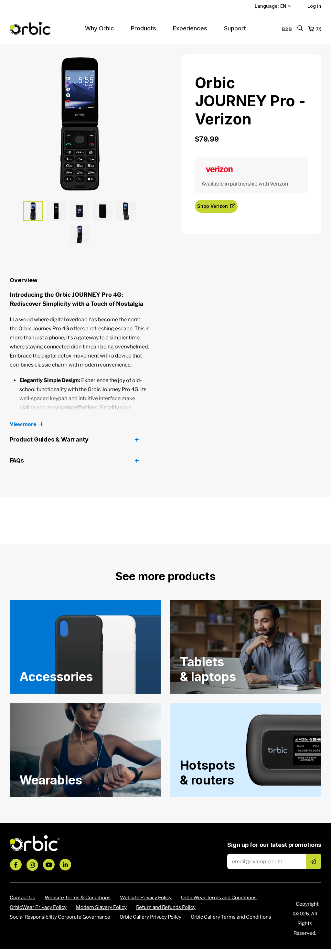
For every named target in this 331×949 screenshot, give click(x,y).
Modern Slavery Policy (101, 907)
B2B (287, 29)
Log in (314, 6)
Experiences (190, 28)
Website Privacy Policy (146, 898)
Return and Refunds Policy (166, 907)
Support (235, 28)
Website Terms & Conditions (78, 898)
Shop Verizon (212, 206)
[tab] (33, 211)
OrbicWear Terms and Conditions (219, 898)
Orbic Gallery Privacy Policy (150, 917)
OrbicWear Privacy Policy (38, 907)
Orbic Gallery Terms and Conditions (231, 917)
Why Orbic (99, 28)
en (283, 6)
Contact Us (22, 898)
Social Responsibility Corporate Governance (60, 917)
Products (143, 28)
